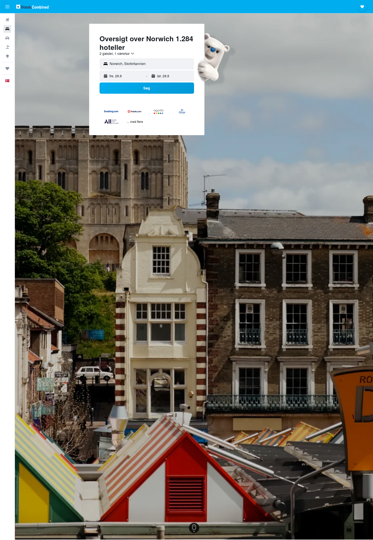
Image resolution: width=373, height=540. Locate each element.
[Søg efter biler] (7, 38)
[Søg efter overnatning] (7, 29)
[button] (7, 6)
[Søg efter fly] (7, 20)
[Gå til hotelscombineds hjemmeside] (32, 7)
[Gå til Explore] (7, 56)
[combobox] (117, 53)
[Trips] (7, 68)
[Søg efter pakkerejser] (7, 47)
